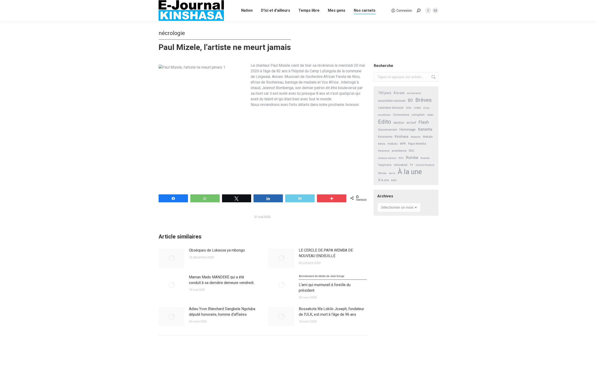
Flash (423, 122)
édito (393, 180)
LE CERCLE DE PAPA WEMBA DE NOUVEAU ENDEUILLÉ (326, 253)
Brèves (423, 100)
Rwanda (425, 158)
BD (410, 100)
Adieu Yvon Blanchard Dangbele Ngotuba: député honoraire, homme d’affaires (222, 312)
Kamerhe (425, 129)
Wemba (382, 173)
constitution (384, 114)
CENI (408, 107)
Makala (428, 136)
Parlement (383, 150)
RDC (411, 150)
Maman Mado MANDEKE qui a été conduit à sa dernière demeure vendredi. (221, 280)
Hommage (407, 129)
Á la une (383, 180)
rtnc (401, 158)
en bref (411, 122)
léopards (415, 136)
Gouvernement (387, 129)
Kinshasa (401, 137)
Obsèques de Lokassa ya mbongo (217, 250)
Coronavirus (401, 114)
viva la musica (425, 165)
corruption (418, 114)
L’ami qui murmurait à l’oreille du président (325, 284)
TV (411, 165)
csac (430, 114)
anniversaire (414, 93)
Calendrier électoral (390, 107)
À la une (410, 172)
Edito (384, 122)
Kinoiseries (385, 136)
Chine (426, 107)
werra (392, 173)
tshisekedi (400, 165)
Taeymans (385, 165)
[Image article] (171, 258)
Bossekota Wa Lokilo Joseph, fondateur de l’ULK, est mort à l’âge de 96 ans (331, 312)
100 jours (384, 93)
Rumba (412, 157)
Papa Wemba (417, 143)
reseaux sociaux (387, 158)
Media (381, 143)
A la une (399, 93)
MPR (403, 143)
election (398, 122)
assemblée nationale (392, 100)
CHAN (417, 107)
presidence (399, 150)
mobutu (393, 143)
